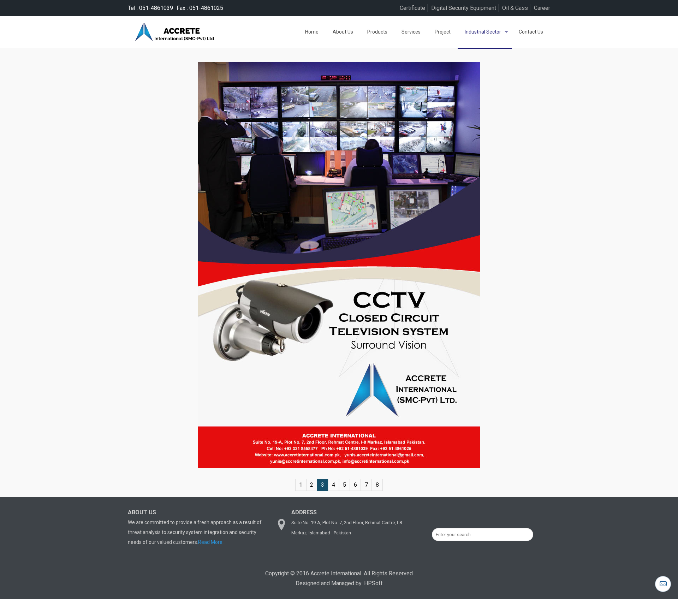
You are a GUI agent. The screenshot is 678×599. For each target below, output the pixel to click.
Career (542, 8)
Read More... (212, 542)
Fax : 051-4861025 (200, 8)
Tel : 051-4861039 (150, 8)
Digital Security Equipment (463, 8)
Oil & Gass (515, 8)
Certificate (412, 8)
